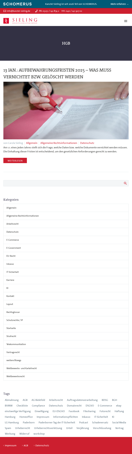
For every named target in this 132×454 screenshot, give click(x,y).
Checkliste (22, 405)
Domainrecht (74, 405)
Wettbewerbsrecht (15, 376)
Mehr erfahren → (120, 4)
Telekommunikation (16, 344)
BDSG (105, 400)
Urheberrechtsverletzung (48, 428)
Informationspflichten (65, 417)
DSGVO (90, 405)
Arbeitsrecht (12, 223)
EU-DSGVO (59, 411)
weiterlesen (15, 160)
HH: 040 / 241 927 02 (71, 10)
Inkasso (10, 263)
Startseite (11, 328)
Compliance (38, 405)
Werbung (10, 433)
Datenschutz (87, 143)
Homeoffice (26, 417)
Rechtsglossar (13, 312)
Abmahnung (12, 400)
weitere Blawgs (13, 360)
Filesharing (89, 411)
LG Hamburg (12, 422)
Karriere (10, 280)
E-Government (13, 247)
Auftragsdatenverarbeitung (82, 400)
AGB (25, 400)
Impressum (43, 417)
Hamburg (10, 417)
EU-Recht (10, 255)
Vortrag (119, 428)
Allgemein (31, 143)
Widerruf (24, 433)
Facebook (74, 411)
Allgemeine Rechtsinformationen (58, 143)
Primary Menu (126, 21)
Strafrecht (11, 336)
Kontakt (10, 296)
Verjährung (82, 428)
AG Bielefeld (38, 400)
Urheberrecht (22, 428)
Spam (8, 428)
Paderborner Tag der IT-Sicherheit (57, 422)
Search (125, 183)
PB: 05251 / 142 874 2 (49, 10)
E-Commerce (12, 239)
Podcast (83, 422)
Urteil (69, 428)
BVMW (9, 405)
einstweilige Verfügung (18, 411)
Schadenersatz (100, 422)
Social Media (119, 422)
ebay (118, 405)
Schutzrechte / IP (14, 320)
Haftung (119, 411)
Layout (9, 304)
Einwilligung (42, 411)
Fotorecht (105, 411)
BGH (114, 400)
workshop (39, 433)
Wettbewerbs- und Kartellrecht (21, 368)
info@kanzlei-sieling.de (18, 10)
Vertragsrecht (13, 352)
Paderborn (29, 422)
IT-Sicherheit (12, 272)
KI (7, 288)
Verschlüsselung (102, 428)
